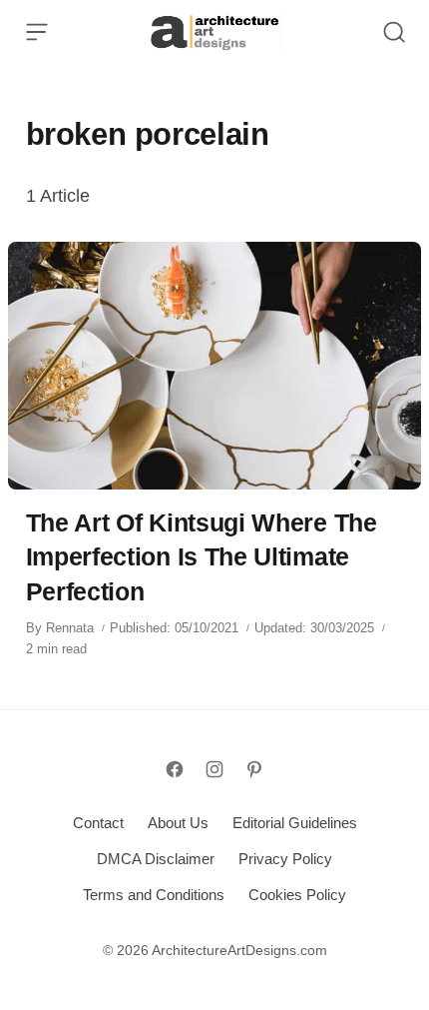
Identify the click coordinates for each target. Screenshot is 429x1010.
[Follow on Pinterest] (254, 769)
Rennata (70, 627)
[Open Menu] (37, 32)
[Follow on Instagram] (214, 769)
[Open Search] (394, 32)
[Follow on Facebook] (175, 769)
